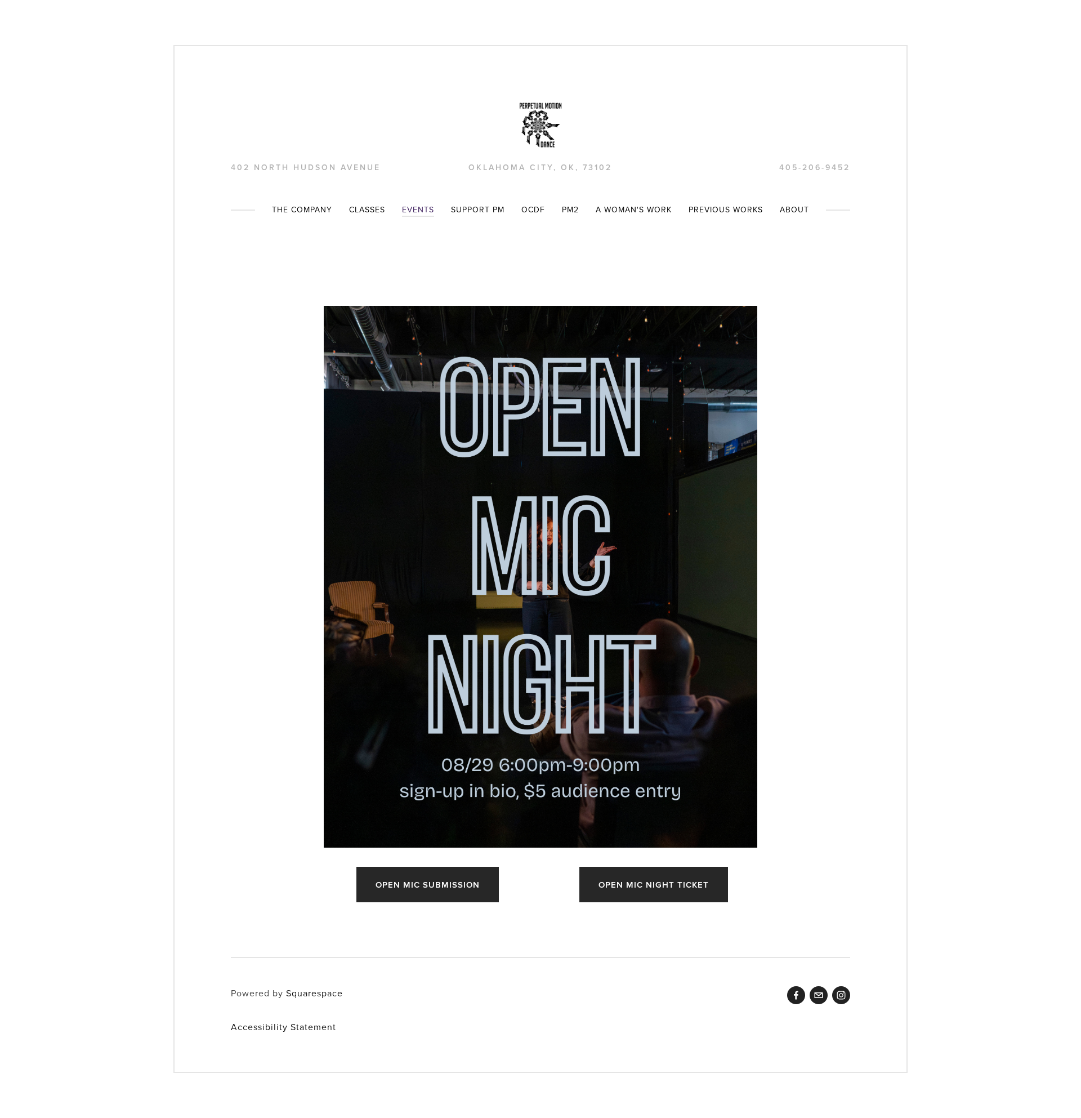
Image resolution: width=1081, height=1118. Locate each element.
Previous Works (726, 209)
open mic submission (428, 884)
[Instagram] (841, 995)
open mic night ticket (653, 884)
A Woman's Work (634, 209)
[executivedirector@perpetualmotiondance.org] (819, 995)
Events (418, 209)
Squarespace (314, 993)
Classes (367, 209)
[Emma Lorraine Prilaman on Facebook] (796, 995)
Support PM (477, 209)
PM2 (570, 209)
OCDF (533, 209)
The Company (302, 209)
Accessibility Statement (283, 1027)
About (794, 209)
